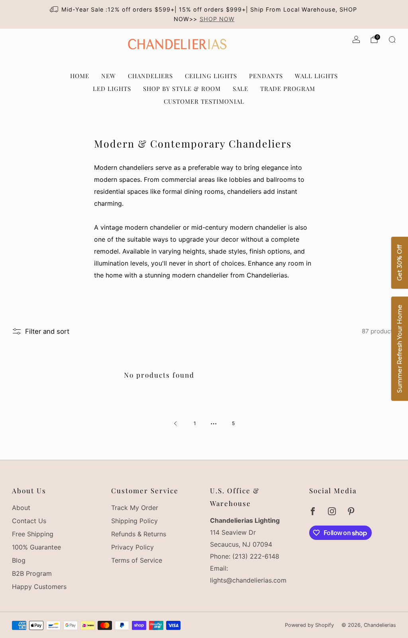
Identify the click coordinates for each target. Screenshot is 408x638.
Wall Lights (316, 76)
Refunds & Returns (138, 534)
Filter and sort (47, 331)
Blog (19, 560)
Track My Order (134, 508)
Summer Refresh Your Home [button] (399, 349)
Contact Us (29, 521)
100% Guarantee (36, 547)
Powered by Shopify (309, 625)
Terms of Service (136, 560)
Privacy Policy (132, 547)
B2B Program (32, 573)
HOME (79, 76)
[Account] (356, 39)
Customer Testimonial (204, 101)
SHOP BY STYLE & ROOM (182, 89)
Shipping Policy (134, 521)
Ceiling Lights (211, 76)
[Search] (392, 39)
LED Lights (112, 89)
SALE (240, 89)
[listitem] (204, 14)
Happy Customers (39, 587)
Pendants (266, 76)
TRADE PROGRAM (287, 89)
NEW (108, 76)
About (21, 508)
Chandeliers (150, 76)
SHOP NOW (217, 19)
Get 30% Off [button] (399, 263)
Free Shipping (32, 534)
